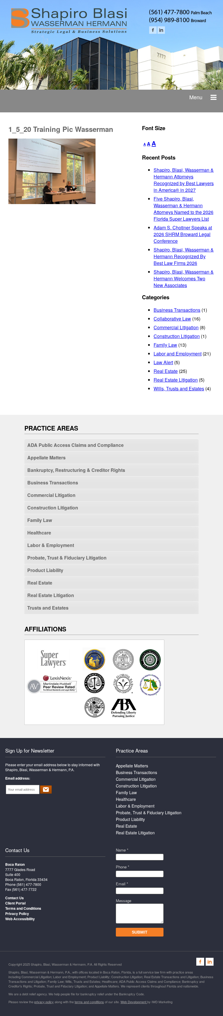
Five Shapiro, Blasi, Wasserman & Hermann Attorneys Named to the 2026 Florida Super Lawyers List (183, 208)
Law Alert (163, 362)
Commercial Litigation (176, 327)
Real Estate (166, 371)
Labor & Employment (50, 545)
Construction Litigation (177, 336)
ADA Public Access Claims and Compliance (75, 445)
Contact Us (17, 850)
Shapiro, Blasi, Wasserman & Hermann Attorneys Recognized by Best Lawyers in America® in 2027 (184, 180)
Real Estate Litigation (176, 379)
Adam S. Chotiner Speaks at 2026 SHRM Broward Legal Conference (183, 234)
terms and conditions (89, 1001)
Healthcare (39, 532)
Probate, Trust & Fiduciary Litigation (67, 557)
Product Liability (45, 570)
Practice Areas (132, 750)
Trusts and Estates (48, 607)
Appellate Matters (46, 457)
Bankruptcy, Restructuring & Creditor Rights (76, 470)
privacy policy (44, 1001)
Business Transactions (177, 310)
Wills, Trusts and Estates (179, 388)
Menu (195, 97)
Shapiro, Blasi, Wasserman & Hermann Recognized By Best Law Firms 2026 (184, 256)
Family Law (165, 344)
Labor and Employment (178, 353)
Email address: (17, 778)
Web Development (134, 1001)
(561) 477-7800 (29, 884)
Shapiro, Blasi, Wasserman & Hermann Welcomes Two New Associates (184, 278)
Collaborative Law (172, 318)
